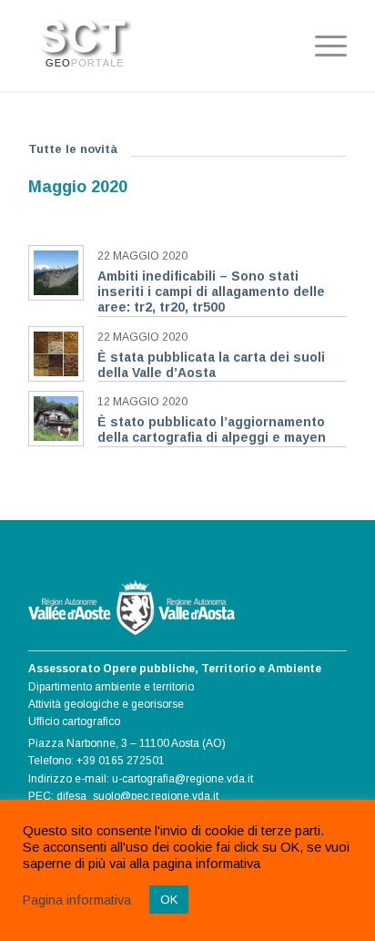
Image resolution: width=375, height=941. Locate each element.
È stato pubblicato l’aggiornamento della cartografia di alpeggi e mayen (211, 429)
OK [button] (168, 899)
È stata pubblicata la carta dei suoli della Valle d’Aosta (211, 365)
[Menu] (322, 45)
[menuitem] (322, 45)
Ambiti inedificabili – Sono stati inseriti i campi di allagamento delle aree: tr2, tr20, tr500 (211, 292)
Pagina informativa (77, 900)
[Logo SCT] (155, 38)
